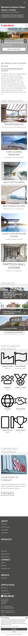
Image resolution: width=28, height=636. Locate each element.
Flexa (14, 253)
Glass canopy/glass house (14, 222)
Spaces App (4, 588)
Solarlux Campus (5, 527)
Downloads (4, 578)
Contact (3, 562)
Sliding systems (5, 557)
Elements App (4, 590)
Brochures (3, 565)
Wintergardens (14, 113)
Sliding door (4, 551)
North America (18, 16)
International (6, 16)
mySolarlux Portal (5, 593)
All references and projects (14, 332)
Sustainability (4, 530)
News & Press (4, 532)
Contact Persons (7, 494)
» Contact (3, 615)
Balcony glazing (14, 171)
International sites (5, 568)
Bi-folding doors (14, 195)
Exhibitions (4, 524)
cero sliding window (14, 141)
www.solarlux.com (10, 612)
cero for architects (14, 49)
